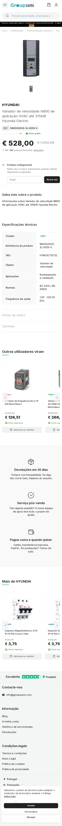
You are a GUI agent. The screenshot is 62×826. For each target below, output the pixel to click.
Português (13, 784)
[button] (12, 133)
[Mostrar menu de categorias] (5, 5)
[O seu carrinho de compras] (49, 5)
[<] (5, 397)
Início (4, 30)
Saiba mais (10, 796)
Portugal (12, 779)
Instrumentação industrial (39, 30)
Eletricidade (17, 30)
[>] (57, 397)
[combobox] (31, 16)
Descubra (38, 150)
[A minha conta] (56, 5)
